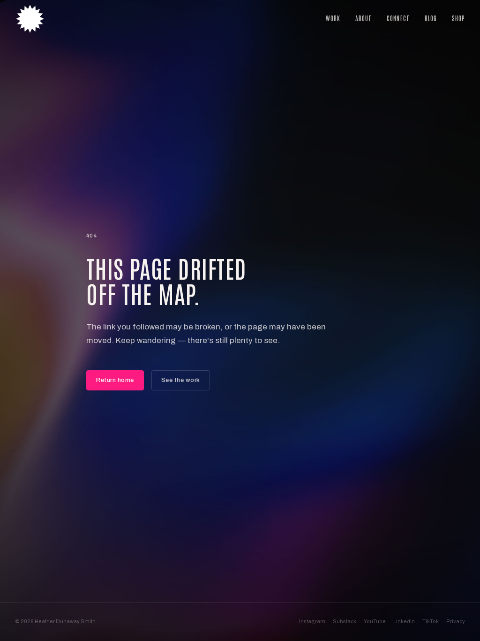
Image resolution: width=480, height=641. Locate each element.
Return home (115, 380)
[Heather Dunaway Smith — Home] (30, 19)
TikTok (430, 621)
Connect (398, 18)
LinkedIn (404, 621)
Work (333, 18)
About (363, 18)
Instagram (312, 621)
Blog (431, 18)
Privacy (455, 621)
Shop (458, 18)
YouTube (375, 621)
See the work (180, 380)
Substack (344, 621)
